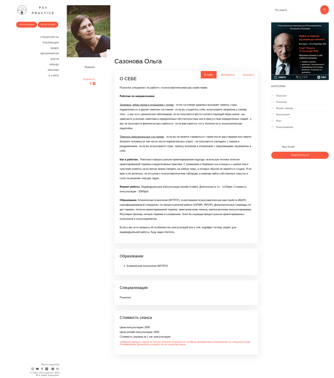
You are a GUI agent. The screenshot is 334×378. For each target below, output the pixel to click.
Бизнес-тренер (284, 108)
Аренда (54, 64)
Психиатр (281, 101)
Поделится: (89, 79)
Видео (55, 48)
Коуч (278, 120)
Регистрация (48, 25)
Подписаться (300, 155)
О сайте (54, 75)
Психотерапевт (284, 127)
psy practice (43, 10)
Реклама (53, 70)
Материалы (228, 74)
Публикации (51, 42)
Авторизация (26, 25)
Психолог (281, 95)
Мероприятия (50, 53)
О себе (208, 74)
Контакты (248, 74)
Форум (54, 59)
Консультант (282, 114)
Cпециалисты (49, 37)
